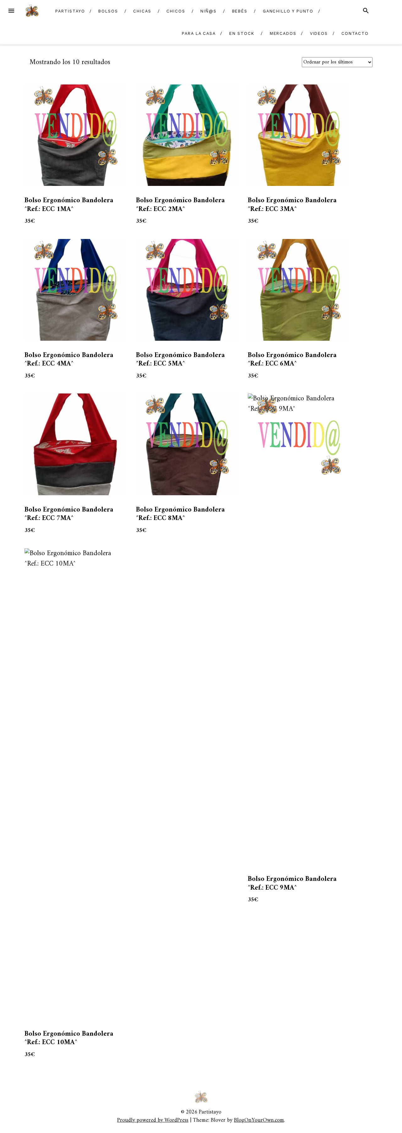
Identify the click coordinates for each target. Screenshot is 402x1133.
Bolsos (108, 11)
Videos (319, 33)
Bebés (240, 11)
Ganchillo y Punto (288, 11)
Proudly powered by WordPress (152, 1120)
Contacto (355, 33)
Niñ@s (208, 11)
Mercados (283, 33)
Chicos (175, 11)
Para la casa (199, 33)
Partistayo (70, 11)
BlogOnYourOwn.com (259, 1120)
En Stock (241, 33)
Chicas (142, 11)
